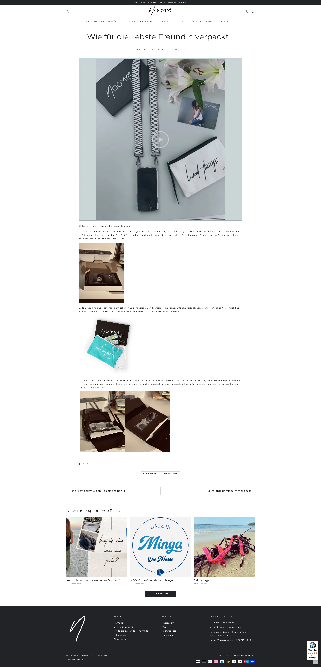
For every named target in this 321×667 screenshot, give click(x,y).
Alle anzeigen (160, 594)
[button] (68, 11)
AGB (164, 627)
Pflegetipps (120, 635)
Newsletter (120, 639)
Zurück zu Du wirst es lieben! (162, 474)
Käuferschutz (169, 631)
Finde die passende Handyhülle (131, 631)
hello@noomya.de (233, 627)
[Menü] (316, 642)
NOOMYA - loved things (83, 655)
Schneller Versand (123, 627)
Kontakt (118, 623)
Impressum (168, 623)
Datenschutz (169, 635)
